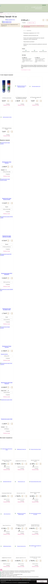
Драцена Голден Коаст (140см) (35, 461)
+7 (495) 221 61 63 (36, 7)
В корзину (24, 22)
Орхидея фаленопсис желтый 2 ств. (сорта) (35, 525)
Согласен (42, 581)
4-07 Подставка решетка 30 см (35, 98)
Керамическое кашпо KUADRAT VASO (7, 309)
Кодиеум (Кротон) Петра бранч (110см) (6, 461)
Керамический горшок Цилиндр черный (6, 199)
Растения (5, 13)
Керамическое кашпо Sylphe (6, 418)
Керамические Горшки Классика (6, 347)
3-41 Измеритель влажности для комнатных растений (21, 98)
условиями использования (22, 582)
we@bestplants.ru (38, 8)
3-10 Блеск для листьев (6, 97)
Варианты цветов (4, 354)
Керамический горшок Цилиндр (6, 162)
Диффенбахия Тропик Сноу (21, 460)
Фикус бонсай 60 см (7, 525)
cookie (10, 580)
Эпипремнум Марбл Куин (7, 493)
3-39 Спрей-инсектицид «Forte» (6, 129)
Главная (1, 13)
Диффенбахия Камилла (6, 557)
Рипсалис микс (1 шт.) (21, 493)
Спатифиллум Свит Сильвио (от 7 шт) (35, 558)
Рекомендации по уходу (25, 69)
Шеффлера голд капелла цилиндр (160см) (21, 525)
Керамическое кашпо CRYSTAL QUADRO (6, 236)
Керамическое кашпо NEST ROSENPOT (6, 274)
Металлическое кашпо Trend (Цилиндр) (6, 383)
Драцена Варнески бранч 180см (35, 493)
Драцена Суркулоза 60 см (21, 557)
